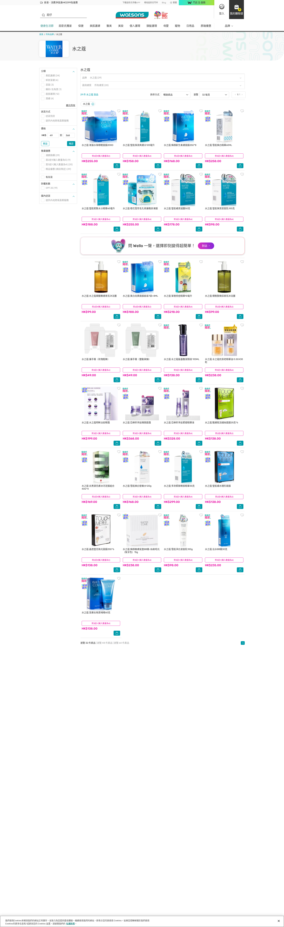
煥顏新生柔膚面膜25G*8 (180, 145)
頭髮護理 (151, 25)
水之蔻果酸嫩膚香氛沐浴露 (99, 296)
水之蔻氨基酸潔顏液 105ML (181, 359)
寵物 (177, 25)
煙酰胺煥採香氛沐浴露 (220, 296)
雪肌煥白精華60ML (218, 145)
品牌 (227, 25)
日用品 (190, 25)
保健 (80, 25)
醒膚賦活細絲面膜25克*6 (221, 422)
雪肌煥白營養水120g (137, 486)
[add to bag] (117, 165)
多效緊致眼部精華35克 (179, 486)
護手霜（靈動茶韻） (137, 359)
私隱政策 (70, 923)
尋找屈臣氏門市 (151, 2)
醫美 (109, 25)
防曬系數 (45, 183)
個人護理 (135, 25)
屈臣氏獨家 (65, 25)
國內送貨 (45, 195)
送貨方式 (45, 111)
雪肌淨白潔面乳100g (178, 549)
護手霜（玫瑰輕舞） (96, 359)
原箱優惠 (206, 25)
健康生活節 (47, 25)
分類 (43, 71)
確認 (71, 143)
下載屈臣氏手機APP (131, 2)
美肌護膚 (95, 25)
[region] (142, 921)
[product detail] (101, 126)
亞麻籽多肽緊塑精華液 (179, 422)
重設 (45, 143)
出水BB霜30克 (216, 549)
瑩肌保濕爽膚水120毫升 (139, 145)
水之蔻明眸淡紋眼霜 (96, 422)
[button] (236, 9)
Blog (164, 2)
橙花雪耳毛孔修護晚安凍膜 (140, 208)
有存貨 (49, 177)
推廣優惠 (45, 150)
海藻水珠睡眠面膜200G (97, 145)
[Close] (93, 104)
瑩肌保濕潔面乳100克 (220, 208)
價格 (43, 128)
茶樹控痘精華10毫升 (178, 296)
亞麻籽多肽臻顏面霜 (137, 422)
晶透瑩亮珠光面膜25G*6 (98, 549)
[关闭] (278, 921)
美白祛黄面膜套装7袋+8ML (140, 296)
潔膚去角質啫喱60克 (96, 612)
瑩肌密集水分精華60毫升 (98, 208)
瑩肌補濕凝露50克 (177, 208)
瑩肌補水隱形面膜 (218, 486)
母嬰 (166, 25)
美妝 (120, 25)
